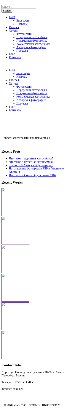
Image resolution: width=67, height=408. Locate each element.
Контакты (15, 57)
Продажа (22, 50)
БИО (12, 17)
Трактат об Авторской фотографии (31, 165)
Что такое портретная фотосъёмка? (31, 161)
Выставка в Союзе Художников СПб (32, 175)
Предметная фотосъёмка (31, 40)
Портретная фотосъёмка (31, 37)
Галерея (14, 27)
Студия (13, 30)
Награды (22, 23)
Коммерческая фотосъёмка (33, 43)
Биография (23, 20)
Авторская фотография (31, 47)
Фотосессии (24, 33)
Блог (12, 54)
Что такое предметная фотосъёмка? (31, 158)
